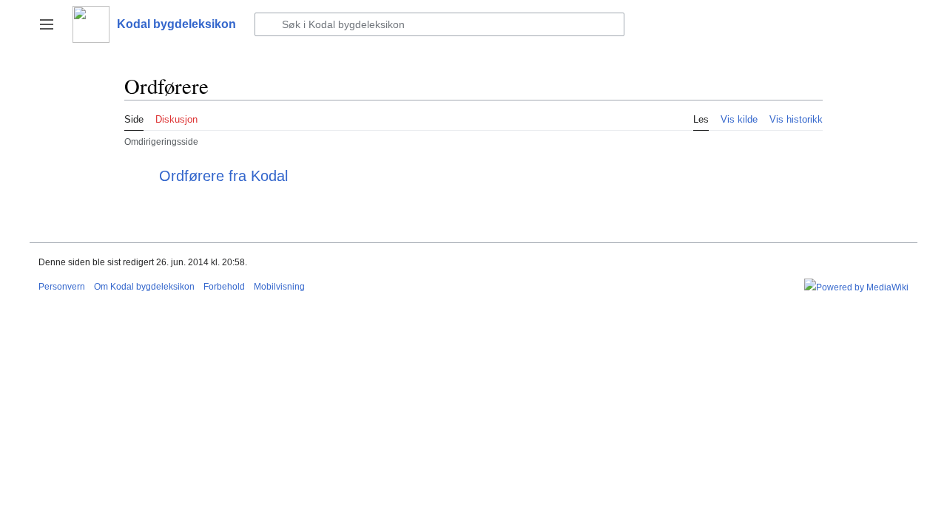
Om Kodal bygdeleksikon (144, 287)
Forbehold (224, 287)
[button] (47, 24)
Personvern (61, 287)
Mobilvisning (279, 287)
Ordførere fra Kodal (223, 176)
